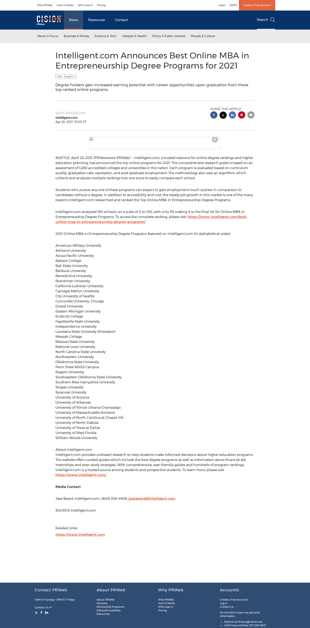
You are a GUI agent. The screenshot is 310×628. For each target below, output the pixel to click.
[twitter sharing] (223, 116)
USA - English (65, 76)
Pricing (101, 5)
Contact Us (42, 607)
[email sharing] (251, 115)
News (73, 20)
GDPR (233, 5)
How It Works (65, 5)
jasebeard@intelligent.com (151, 499)
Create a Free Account (257, 5)
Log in (223, 603)
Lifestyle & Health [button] (134, 36)
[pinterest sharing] (241, 115)
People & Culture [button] (203, 36)
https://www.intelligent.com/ (80, 475)
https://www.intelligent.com (80, 535)
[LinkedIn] (46, 612)
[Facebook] (41, 612)
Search (262, 20)
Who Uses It (85, 5)
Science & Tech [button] (105, 36)
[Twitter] (37, 612)
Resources (96, 20)
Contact (121, 20)
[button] (155, 138)
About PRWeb (105, 599)
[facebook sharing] (213, 115)
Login (221, 5)
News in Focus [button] (48, 36)
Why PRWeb (45, 5)
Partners (102, 603)
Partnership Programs (110, 606)
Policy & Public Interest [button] (168, 36)
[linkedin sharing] (232, 115)
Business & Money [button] (76, 36)
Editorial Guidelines (109, 610)
